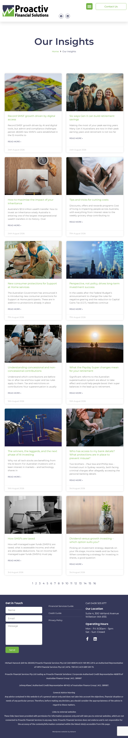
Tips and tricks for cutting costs (88, 199)
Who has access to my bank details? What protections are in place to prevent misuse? (92, 455)
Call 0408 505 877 (96, 603)
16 (94, 583)
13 (80, 583)
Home (55, 51)
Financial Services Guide (61, 606)
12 (75, 583)
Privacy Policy (55, 620)
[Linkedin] (67, 16)
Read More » (14, 141)
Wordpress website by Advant (64, 732)
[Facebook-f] (87, 639)
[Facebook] (61, 16)
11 (71, 583)
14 (85, 583)
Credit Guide (55, 613)
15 (90, 583)
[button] (89, 6)
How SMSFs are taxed (21, 538)
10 (67, 583)
